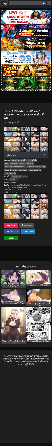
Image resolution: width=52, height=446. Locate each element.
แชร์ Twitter (28, 231)
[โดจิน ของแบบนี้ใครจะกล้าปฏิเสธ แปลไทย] (38, 323)
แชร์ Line (11, 238)
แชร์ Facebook (12, 231)
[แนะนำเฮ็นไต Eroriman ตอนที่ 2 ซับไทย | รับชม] (38, 277)
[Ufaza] (26, 36)
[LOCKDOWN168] (26, 63)
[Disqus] (26, 398)
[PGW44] (26, 90)
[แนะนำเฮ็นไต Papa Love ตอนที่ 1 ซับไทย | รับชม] (13, 295)
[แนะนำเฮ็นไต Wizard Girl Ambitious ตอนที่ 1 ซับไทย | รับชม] (38, 295)
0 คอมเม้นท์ (11, 225)
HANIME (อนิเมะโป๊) (13, 122)
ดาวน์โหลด (27, 225)
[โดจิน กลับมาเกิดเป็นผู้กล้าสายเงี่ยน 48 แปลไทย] (13, 323)
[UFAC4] (26, 50)
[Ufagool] (26, 23)
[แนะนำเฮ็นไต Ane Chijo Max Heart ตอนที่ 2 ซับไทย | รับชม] (13, 277)
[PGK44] (26, 77)
